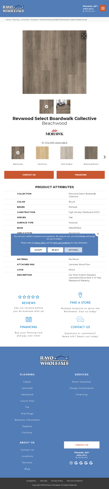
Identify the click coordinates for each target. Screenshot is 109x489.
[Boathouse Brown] (91, 153)
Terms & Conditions (75, 481)
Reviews (27, 462)
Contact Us (29, 175)
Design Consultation (82, 388)
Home (8, 19)
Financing (81, 175)
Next (88, 105)
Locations (27, 456)
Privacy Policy (57, 481)
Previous (20, 105)
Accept (38, 250)
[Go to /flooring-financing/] (28, 328)
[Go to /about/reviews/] (28, 305)
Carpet (27, 382)
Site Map (43, 481)
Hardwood (27, 394)
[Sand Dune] (42, 153)
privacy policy (40, 243)
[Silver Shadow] (66, 153)
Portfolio (27, 432)
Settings (73, 250)
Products (34, 19)
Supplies (27, 426)
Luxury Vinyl (27, 401)
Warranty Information (27, 420)
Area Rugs (27, 413)
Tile (27, 407)
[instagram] (71, 463)
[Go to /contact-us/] (80, 328)
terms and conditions (61, 243)
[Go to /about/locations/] (80, 304)
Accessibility (31, 481)
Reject (55, 250)
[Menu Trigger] (103, 8)
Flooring (15, 19)
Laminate (25, 19)
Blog (27, 469)
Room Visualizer (81, 382)
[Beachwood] (18, 153)
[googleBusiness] (76, 463)
